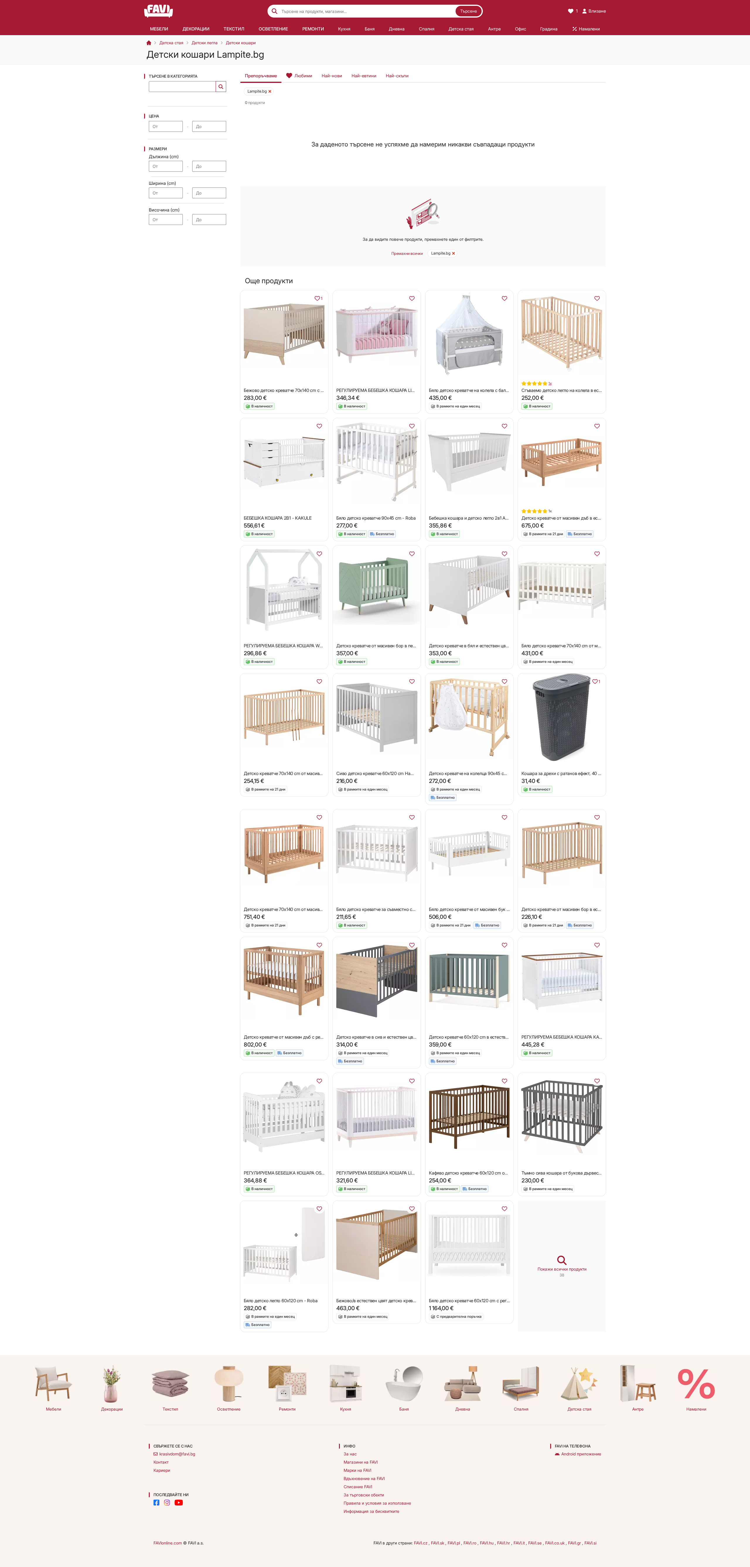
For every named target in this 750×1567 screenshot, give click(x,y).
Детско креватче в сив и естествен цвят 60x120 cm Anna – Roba (401, 1037)
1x (550, 383)
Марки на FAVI (357, 1470)
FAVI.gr (575, 1542)
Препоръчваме (261, 75)
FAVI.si (590, 1542)
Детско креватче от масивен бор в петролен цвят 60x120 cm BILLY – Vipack (413, 645)
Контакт (161, 1462)
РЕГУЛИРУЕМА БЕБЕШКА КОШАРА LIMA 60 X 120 (386, 1173)
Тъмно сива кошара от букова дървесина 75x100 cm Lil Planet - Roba (590, 1173)
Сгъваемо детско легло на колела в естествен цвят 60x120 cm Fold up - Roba (599, 390)
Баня (404, 1408)
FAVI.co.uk (555, 1542)
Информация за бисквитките (371, 1511)
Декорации (112, 1408)
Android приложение (581, 1453)
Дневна (462, 1408)
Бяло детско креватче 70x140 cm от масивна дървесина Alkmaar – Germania (598, 645)
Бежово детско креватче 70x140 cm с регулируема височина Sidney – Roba (320, 390)
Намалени (696, 1408)
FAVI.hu (487, 1542)
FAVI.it (520, 1542)
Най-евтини (364, 75)
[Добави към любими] (412, 298)
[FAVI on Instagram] (167, 1502)
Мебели (53, 1408)
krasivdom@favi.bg (177, 1453)
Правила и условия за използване (377, 1503)
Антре (638, 1408)
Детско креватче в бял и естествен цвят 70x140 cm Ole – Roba (491, 645)
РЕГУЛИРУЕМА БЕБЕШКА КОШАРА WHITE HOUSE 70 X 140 (303, 645)
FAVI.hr (504, 1542)
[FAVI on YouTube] (179, 1502)
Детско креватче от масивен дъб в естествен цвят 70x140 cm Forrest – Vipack (599, 518)
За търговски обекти (364, 1494)
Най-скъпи (397, 75)
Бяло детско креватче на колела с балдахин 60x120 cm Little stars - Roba (502, 390)
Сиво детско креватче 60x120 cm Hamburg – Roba (387, 773)
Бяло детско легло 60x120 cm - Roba (280, 1300)
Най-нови (332, 75)
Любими (303, 75)
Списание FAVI (358, 1486)
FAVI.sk (438, 1542)
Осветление (229, 1408)
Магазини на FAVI (361, 1462)
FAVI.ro (470, 1542)
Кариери (162, 1470)
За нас (350, 1453)
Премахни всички (407, 253)
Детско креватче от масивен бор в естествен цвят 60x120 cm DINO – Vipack (598, 909)
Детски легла (205, 42)
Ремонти (287, 1408)
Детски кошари (241, 42)
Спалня (521, 1408)
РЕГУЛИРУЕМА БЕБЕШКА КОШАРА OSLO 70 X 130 (294, 1173)
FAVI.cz (421, 1542)
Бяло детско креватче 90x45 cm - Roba (376, 518)
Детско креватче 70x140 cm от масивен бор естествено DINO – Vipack (315, 773)
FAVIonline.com (168, 1542)
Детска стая (171, 42)
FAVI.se (535, 1542)
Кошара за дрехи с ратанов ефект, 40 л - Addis (568, 773)
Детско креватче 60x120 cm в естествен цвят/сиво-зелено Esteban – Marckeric (508, 1037)
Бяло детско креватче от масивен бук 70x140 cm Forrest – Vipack (494, 909)
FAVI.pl (454, 1542)
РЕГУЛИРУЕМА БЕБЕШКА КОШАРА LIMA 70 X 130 (386, 390)
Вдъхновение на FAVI (364, 1478)
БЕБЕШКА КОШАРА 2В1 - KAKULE (278, 518)
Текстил (170, 1408)
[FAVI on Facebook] (156, 1502)
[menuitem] (159, 28)
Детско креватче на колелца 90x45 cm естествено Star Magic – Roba (498, 773)
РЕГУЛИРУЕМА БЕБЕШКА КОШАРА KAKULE (565, 1037)
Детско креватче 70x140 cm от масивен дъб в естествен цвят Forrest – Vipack (322, 909)
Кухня (345, 1408)
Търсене (468, 10)
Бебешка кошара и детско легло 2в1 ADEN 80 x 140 (480, 518)
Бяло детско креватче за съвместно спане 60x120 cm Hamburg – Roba (407, 909)
